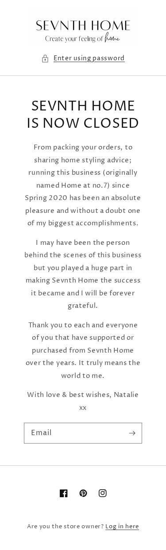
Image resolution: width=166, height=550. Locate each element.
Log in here (122, 526)
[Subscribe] (132, 433)
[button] (83, 59)
